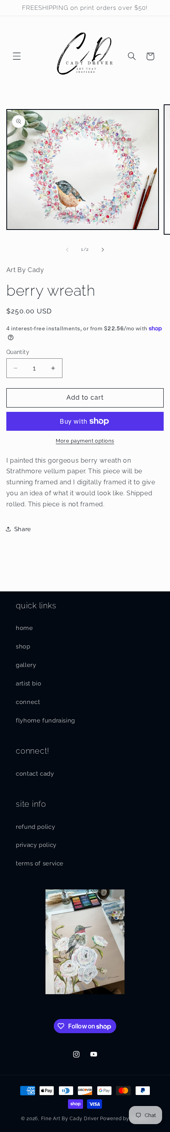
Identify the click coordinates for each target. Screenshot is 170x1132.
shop (23, 646)
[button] (17, 56)
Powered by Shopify (124, 1118)
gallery (26, 664)
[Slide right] (102, 249)
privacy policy (36, 844)
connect (28, 701)
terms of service (40, 863)
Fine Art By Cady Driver (70, 1118)
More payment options (85, 441)
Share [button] (22, 529)
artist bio (28, 683)
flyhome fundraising (45, 720)
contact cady (35, 773)
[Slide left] (67, 249)
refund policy (35, 826)
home (24, 627)
